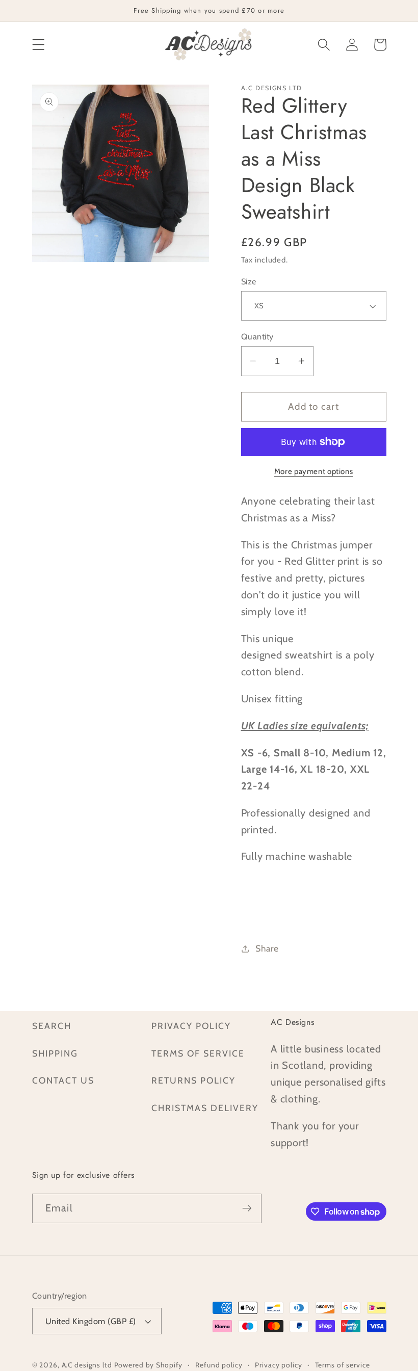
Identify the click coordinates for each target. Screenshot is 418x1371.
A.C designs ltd (87, 1365)
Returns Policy (193, 1080)
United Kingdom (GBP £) (90, 1321)
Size (248, 281)
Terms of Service (198, 1053)
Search (51, 1025)
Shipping (55, 1053)
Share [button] (267, 948)
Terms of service (342, 1365)
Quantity (257, 336)
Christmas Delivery (204, 1107)
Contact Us (63, 1080)
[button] (38, 45)
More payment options (313, 471)
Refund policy (218, 1365)
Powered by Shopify (148, 1365)
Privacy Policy (191, 1025)
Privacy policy (278, 1365)
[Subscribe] (247, 1208)
